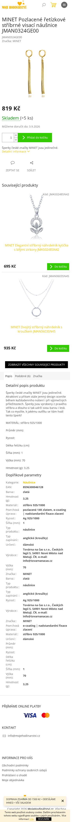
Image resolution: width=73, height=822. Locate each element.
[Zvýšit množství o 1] (16, 135)
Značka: (11, 41)
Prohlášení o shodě (14, 775)
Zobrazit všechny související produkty (36, 364)
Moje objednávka (13, 780)
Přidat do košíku (37, 137)
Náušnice (29, 482)
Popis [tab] (8, 376)
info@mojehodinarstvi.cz (24, 736)
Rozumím (43, 819)
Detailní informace (14, 151)
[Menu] (64, 5)
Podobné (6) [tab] (22, 376)
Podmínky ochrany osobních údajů (24, 770)
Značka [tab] (37, 376)
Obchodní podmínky (15, 765)
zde (31, 819)
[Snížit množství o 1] (16, 140)
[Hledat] (44, 5)
